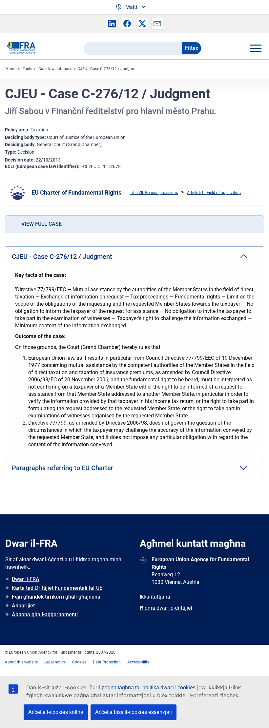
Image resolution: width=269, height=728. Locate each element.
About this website (21, 662)
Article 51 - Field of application (214, 192)
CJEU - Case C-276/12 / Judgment (108, 69)
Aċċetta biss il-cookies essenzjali (133, 712)
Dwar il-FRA (25, 579)
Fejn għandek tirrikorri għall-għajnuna (56, 597)
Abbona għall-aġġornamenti (45, 614)
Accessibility (138, 662)
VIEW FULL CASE (41, 224)
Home (11, 69)
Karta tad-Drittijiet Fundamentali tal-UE (57, 588)
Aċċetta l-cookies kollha (55, 712)
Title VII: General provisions (154, 192)
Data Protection (107, 662)
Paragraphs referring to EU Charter (62, 468)
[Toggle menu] (255, 48)
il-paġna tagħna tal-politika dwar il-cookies (146, 687)
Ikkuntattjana (155, 597)
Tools (27, 69)
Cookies (79, 662)
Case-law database (55, 69)
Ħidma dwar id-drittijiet (166, 608)
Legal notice (55, 662)
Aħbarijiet (23, 606)
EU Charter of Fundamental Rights (76, 192)
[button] (112, 23)
